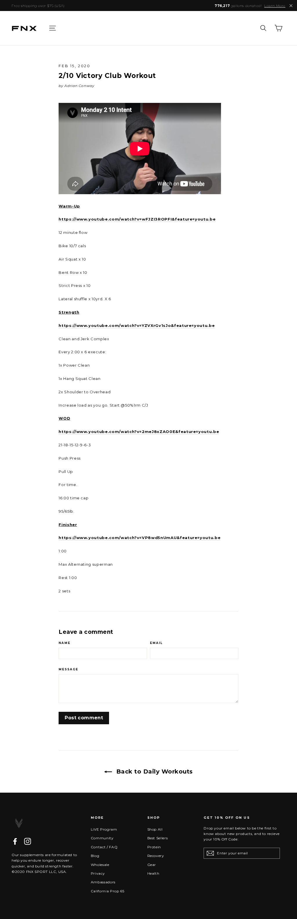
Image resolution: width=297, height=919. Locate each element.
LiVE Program (104, 829)
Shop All (155, 829)
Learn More (274, 5)
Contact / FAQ (104, 847)
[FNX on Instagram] (27, 841)
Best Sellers (157, 838)
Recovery (155, 856)
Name (64, 643)
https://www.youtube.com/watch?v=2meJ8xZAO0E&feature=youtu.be (139, 431)
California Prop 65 (107, 891)
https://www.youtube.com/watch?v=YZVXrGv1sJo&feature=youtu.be (137, 325)
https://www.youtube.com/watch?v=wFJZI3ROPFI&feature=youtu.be (137, 219)
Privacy (98, 873)
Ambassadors (103, 882)
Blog (95, 856)
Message (68, 669)
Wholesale (100, 864)
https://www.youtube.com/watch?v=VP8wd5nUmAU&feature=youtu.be (139, 537)
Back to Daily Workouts (153, 771)
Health (153, 873)
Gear (151, 864)
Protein (154, 847)
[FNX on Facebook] (15, 841)
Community (102, 838)
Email (156, 643)
